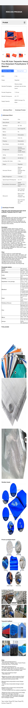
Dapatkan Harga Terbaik (9, 71)
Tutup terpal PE (18, 701)
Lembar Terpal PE (9, 701)
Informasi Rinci (7, 110)
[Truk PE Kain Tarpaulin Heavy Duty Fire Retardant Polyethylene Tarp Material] (14, 38)
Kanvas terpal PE (7, 703)
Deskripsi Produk (20, 110)
